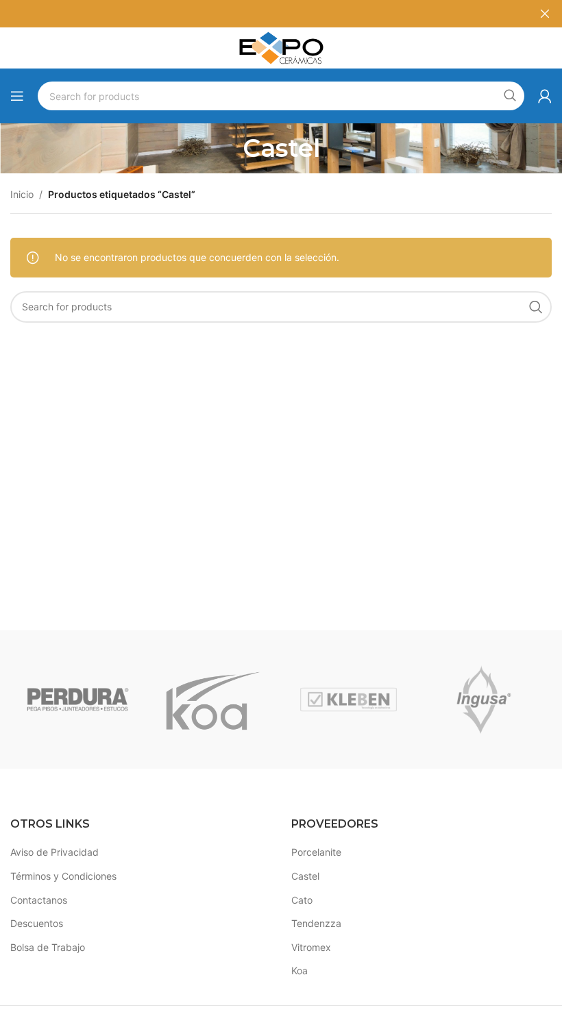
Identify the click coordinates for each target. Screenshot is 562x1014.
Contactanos (38, 900)
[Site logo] (281, 47)
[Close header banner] (545, 13)
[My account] (545, 96)
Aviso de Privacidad (54, 852)
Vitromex (311, 947)
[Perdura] (77, 699)
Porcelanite (316, 852)
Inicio (22, 194)
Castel (305, 876)
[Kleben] (348, 699)
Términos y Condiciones (63, 876)
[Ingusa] (483, 699)
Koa (299, 970)
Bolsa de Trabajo (47, 947)
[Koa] (212, 699)
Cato (302, 900)
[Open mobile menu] (17, 96)
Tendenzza (316, 923)
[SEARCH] (510, 96)
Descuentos (36, 923)
